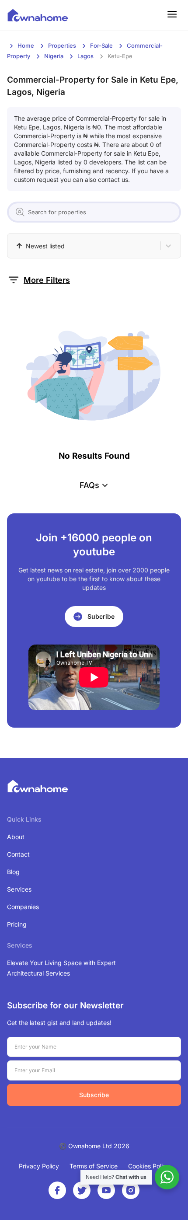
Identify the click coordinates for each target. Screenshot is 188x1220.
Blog (13, 871)
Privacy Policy (39, 1166)
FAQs (89, 485)
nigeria (53, 55)
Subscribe (94, 1094)
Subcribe (101, 616)
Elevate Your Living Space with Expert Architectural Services (61, 968)
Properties (62, 45)
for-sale (101, 45)
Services (19, 889)
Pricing (17, 924)
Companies (23, 906)
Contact (18, 854)
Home (25, 45)
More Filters (47, 280)
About (15, 836)
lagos (85, 55)
